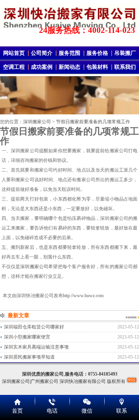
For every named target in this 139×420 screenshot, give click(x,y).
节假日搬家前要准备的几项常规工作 (93, 121)
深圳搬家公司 (37, 121)
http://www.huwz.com (83, 295)
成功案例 (42, 67)
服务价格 (97, 53)
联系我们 (125, 67)
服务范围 (69, 53)
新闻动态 (69, 67)
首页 (17, 411)
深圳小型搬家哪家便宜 (27, 337)
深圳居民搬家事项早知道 (29, 357)
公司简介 (42, 53)
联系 (121, 411)
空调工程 (14, 67)
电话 (52, 411)
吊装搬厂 (125, 53)
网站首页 (14, 53)
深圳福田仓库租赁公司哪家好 (34, 327)
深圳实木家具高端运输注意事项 (36, 347)
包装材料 (97, 67)
